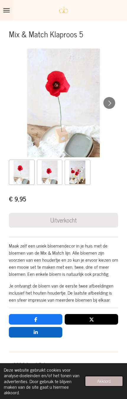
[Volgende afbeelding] (109, 103)
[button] (22, 172)
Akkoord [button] (104, 381)
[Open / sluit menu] (6, 10)
